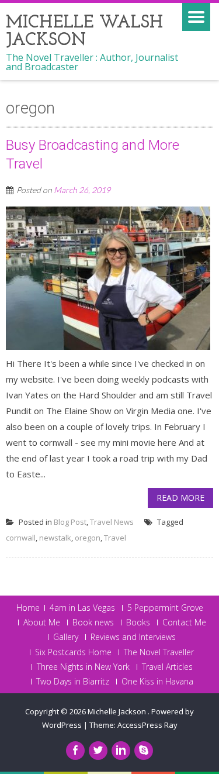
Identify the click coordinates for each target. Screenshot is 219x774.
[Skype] (143, 750)
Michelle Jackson (118, 711)
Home (28, 608)
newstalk (55, 537)
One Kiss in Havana (157, 681)
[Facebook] (75, 750)
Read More (180, 497)
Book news (93, 622)
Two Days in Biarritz (72, 681)
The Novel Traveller (159, 652)
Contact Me (184, 622)
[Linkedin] (121, 750)
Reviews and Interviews (133, 637)
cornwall (21, 537)
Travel (115, 537)
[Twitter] (98, 750)
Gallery (65, 637)
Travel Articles (167, 667)
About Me (41, 622)
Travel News (112, 522)
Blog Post (70, 522)
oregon (87, 537)
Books (138, 622)
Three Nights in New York (83, 667)
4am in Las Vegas (82, 608)
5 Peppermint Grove (165, 608)
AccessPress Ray (147, 725)
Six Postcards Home (73, 652)
